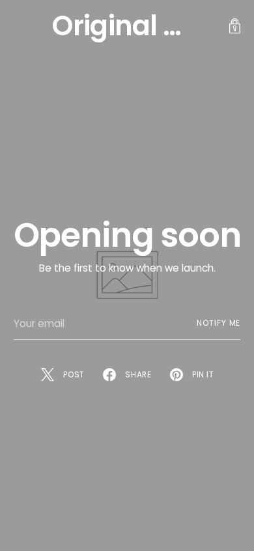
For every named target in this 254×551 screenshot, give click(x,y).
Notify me (218, 323)
